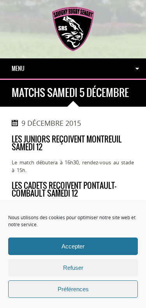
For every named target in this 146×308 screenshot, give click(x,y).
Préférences (73, 289)
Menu (18, 68)
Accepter (73, 246)
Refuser (73, 267)
